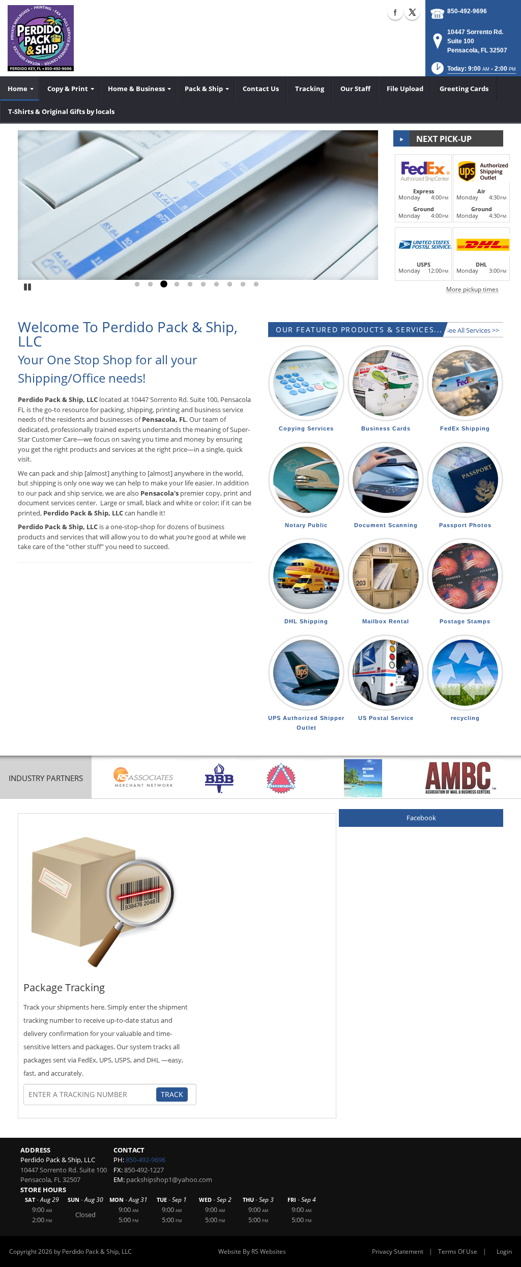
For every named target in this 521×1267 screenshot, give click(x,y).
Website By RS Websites (252, 1251)
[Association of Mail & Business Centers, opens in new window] (462, 778)
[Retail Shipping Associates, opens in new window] (143, 778)
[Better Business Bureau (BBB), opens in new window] (219, 778)
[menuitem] (19, 88)
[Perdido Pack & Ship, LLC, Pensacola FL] (41, 38)
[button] (472, 71)
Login (504, 1251)
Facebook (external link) (395, 12)
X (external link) (412, 12)
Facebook (421, 817)
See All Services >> (472, 330)
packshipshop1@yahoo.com (169, 1179)
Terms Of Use (457, 1251)
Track (172, 1094)
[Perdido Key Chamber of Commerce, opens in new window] (363, 778)
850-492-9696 (467, 11)
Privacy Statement (397, 1251)
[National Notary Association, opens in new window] (281, 778)
